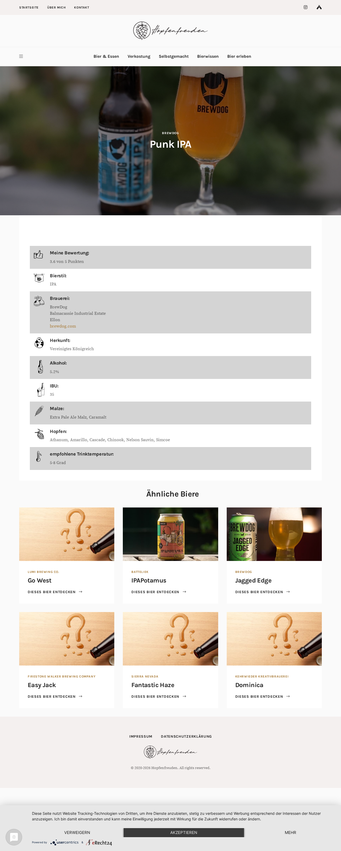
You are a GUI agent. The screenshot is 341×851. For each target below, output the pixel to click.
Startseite (29, 7)
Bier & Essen (106, 56)
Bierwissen (208, 56)
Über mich (56, 7)
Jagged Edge (253, 580)
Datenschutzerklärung (186, 736)
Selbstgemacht (174, 56)
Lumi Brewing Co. (43, 572)
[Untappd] (319, 7)
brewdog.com (63, 326)
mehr (290, 832)
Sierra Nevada (144, 676)
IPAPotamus (148, 580)
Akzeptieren (183, 832)
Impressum (140, 736)
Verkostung (139, 56)
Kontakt (81, 7)
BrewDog (170, 133)
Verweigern (77, 832)
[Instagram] (306, 7)
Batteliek (139, 572)
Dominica (249, 685)
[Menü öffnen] (21, 56)
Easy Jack (42, 685)
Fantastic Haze (152, 685)
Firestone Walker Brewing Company (61, 676)
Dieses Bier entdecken (52, 592)
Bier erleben (239, 56)
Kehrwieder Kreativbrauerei (262, 676)
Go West (39, 580)
